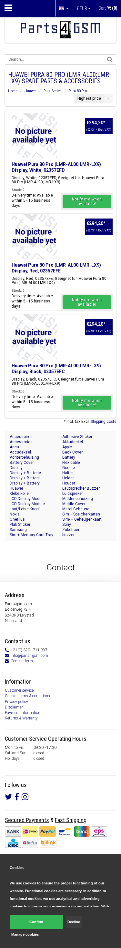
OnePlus (17, 519)
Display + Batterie (25, 473)
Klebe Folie (19, 493)
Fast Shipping (70, 820)
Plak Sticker (20, 524)
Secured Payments (27, 820)
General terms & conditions (27, 696)
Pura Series (53, 91)
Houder (68, 483)
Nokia (15, 514)
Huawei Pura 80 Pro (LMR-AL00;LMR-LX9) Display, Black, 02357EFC (56, 368)
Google (68, 467)
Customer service (19, 690)
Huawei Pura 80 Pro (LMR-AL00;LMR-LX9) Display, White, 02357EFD (56, 167)
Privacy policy (16, 701)
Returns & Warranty (21, 718)
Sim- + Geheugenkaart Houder (82, 519)
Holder (68, 478)
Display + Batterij (25, 478)
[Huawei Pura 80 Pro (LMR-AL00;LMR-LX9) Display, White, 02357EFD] (34, 135)
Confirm (36, 922)
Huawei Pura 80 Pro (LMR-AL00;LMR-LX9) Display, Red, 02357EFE (56, 267)
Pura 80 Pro (78, 91)
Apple (67, 447)
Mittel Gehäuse (75, 509)
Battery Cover (22, 462)
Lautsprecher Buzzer (81, 488)
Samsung (18, 529)
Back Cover (72, 452)
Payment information (22, 712)
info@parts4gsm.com (29, 655)
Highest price (89, 98)
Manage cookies (25, 934)
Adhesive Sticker (77, 436)
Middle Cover (74, 504)
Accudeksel (20, 452)
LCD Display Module (27, 504)
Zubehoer (70, 529)
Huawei (30, 91)
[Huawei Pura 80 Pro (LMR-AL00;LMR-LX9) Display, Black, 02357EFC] (34, 337)
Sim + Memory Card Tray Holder (31, 535)
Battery (68, 457)
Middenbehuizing (77, 498)
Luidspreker (72, 493)
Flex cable (71, 462)
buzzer (68, 535)
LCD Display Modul (26, 498)
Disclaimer (14, 707)
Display (16, 467)
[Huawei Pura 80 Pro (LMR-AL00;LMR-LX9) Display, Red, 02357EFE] (34, 236)
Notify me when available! (87, 201)
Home (12, 91)
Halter (67, 473)
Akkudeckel (72, 442)
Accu (14, 447)
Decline (73, 922)
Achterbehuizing (24, 457)
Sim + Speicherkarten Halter (81, 514)
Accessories (21, 442)
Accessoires (21, 436)
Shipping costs (103, 421)
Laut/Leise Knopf (25, 509)
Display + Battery (25, 483)
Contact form (22, 661)
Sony (66, 524)
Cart (107, 8)
